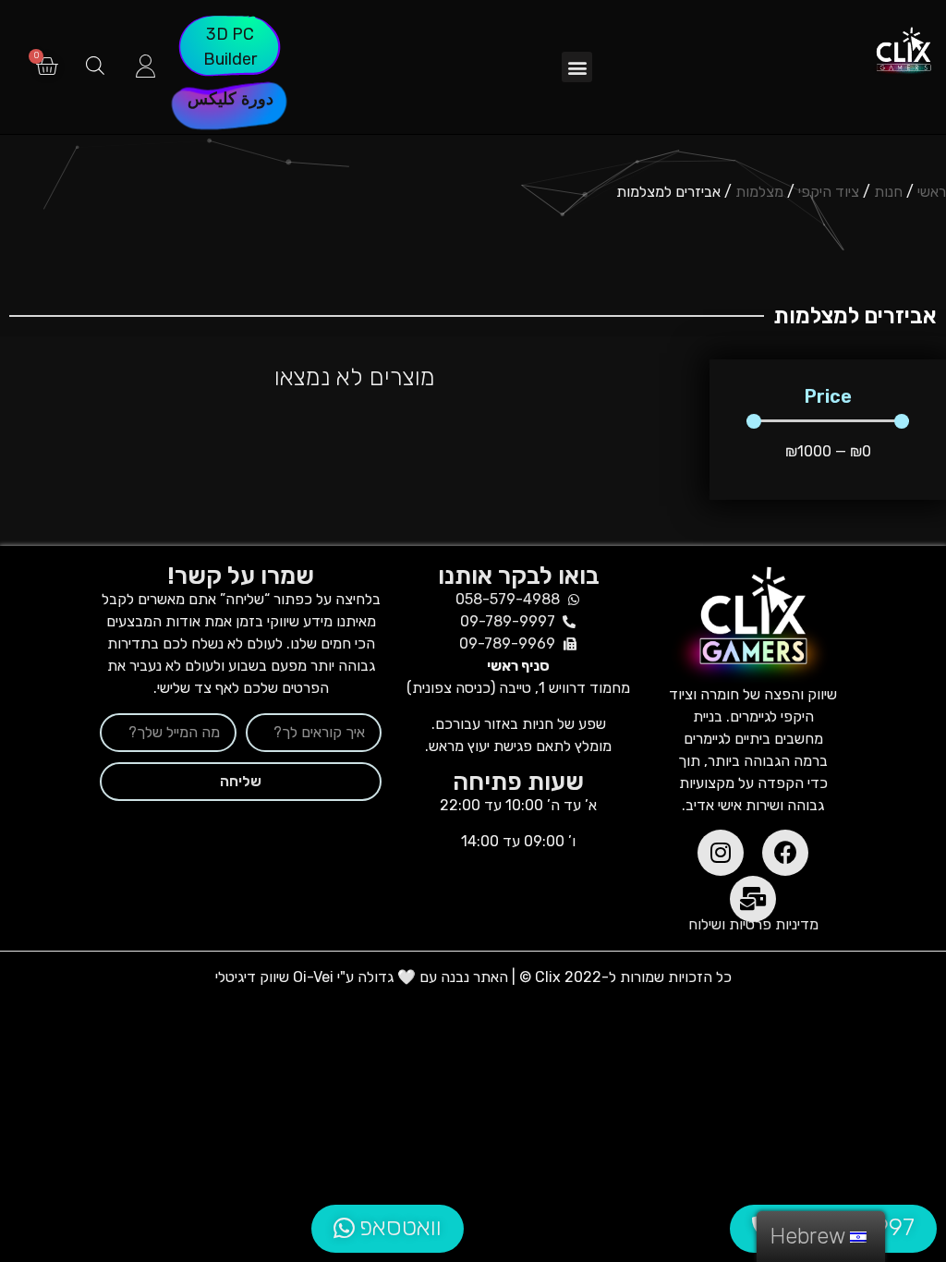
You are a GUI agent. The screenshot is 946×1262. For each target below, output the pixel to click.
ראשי (931, 191)
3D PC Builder (230, 46)
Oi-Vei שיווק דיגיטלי (274, 977)
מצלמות (759, 191)
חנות (888, 191)
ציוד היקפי (828, 191)
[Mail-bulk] (753, 899)
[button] (577, 67)
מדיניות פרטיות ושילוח (753, 924)
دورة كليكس (230, 99)
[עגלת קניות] (46, 67)
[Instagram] (720, 853)
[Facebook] (785, 853)
